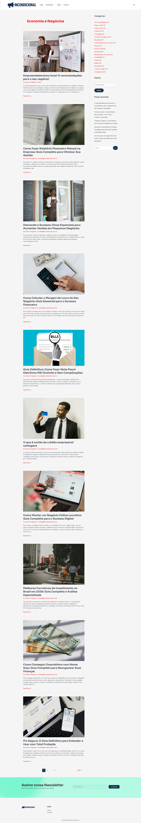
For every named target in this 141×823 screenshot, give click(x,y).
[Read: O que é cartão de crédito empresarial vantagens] (53, 418)
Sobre (59, 5)
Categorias (49, 5)
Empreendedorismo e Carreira (103, 43)
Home (41, 5)
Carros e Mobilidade (100, 22)
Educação (97, 40)
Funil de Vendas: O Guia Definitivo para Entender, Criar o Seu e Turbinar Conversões (104, 114)
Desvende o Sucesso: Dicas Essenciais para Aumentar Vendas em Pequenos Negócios (52, 226)
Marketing (97, 51)
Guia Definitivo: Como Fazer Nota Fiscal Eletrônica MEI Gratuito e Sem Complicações (53, 371)
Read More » (27, 96)
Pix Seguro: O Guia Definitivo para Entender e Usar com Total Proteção (53, 742)
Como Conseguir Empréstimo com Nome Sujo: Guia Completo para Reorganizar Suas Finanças (52, 668)
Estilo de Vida (98, 49)
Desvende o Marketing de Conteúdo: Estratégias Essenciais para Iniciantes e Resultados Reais (105, 129)
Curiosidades (98, 34)
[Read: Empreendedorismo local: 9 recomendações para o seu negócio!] (53, 51)
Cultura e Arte (98, 28)
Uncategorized (98, 72)
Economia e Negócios (30, 82)
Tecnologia (97, 66)
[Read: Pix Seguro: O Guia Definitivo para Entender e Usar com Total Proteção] (53, 717)
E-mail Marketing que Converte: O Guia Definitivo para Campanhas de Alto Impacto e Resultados (105, 105)
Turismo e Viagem (99, 69)
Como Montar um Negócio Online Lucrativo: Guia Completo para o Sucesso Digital (52, 517)
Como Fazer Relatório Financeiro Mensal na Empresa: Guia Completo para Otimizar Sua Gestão (52, 152)
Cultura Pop (98, 31)
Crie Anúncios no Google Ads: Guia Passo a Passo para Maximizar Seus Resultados (105, 138)
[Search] (115, 148)
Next (79, 770)
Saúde (96, 63)
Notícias (96, 60)
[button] (53, 5)
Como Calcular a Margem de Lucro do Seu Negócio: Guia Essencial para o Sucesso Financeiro (51, 301)
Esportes (97, 46)
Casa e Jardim (98, 25)
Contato (66, 5)
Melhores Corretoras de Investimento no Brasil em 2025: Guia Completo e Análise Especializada (50, 592)
